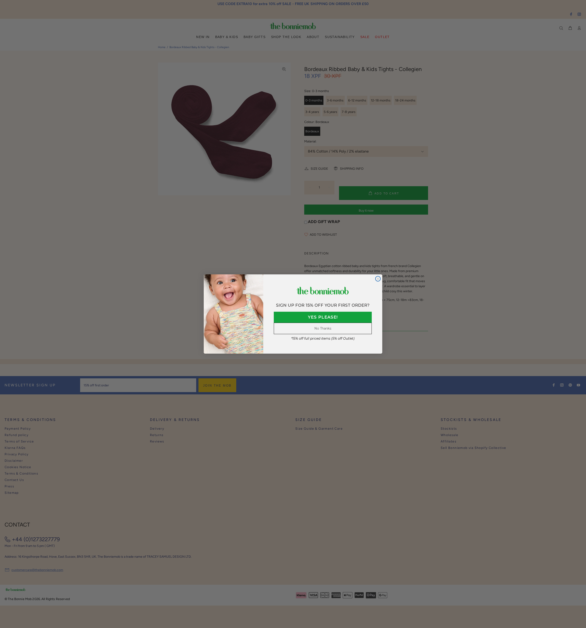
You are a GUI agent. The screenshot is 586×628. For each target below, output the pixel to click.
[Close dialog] (377, 278)
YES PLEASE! (323, 317)
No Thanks (322, 328)
